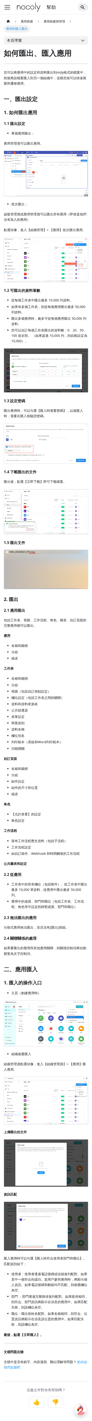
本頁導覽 (14, 40)
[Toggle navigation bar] (7, 7)
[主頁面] (8, 21)
